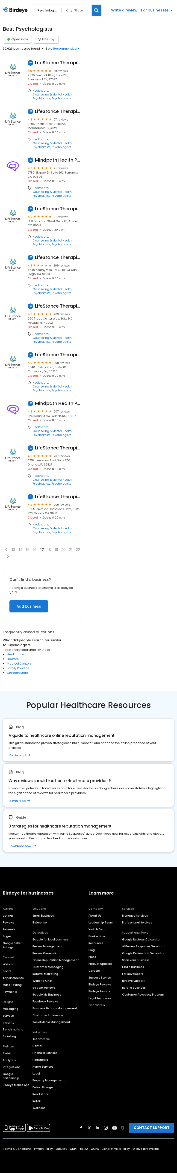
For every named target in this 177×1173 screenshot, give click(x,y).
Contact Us (96, 1005)
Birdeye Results (99, 991)
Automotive (41, 1039)
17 (42, 549)
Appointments (13, 978)
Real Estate (40, 1094)
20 (63, 549)
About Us (94, 916)
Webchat (9, 964)
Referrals (9, 929)
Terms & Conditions (17, 1149)
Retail (36, 1101)
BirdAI (7, 1053)
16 (35, 549)
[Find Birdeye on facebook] (81, 1128)
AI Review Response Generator (143, 946)
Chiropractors (17, 673)
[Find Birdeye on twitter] (89, 1128)
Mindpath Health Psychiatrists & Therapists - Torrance (58, 160)
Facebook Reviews (45, 1001)
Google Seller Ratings (12, 945)
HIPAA (84, 1149)
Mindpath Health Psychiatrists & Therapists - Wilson (58, 403)
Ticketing (9, 1036)
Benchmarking (13, 1029)
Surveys (8, 1016)
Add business (29, 606)
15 (28, 549)
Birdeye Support (133, 981)
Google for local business (50, 939)
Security (61, 1149)
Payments (10, 992)
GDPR (73, 1149)
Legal (36, 1073)
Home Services (42, 1067)
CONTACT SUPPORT (151, 1127)
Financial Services (44, 1053)
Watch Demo (97, 929)
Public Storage (42, 1087)
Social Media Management (51, 1022)
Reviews (8, 922)
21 (70, 549)
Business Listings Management (54, 1008)
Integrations (12, 1067)
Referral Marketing (45, 974)
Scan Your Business (136, 960)
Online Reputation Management (55, 960)
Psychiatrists (41, 98)
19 (56, 549)
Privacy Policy (43, 1149)
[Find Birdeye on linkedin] (97, 1128)
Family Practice (18, 668)
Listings (8, 916)
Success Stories (99, 977)
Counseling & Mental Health (52, 94)
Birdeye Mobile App (16, 1085)
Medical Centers (19, 663)
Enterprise (39, 922)
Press (92, 957)
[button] (6, 549)
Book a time (97, 936)
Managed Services (135, 916)
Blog (91, 950)
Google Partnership (11, 1076)
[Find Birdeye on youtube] (114, 1128)
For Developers (132, 974)
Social (7, 971)
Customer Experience (47, 1015)
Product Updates (100, 964)
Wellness (38, 1108)
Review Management (47, 946)
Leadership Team (100, 922)
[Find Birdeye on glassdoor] (122, 1128)
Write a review (124, 10)
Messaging (10, 1009)
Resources (95, 943)
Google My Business (46, 994)
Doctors (13, 659)
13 (13, 549)
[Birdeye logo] (16, 10)
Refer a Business (134, 988)
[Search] (96, 10)
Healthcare (40, 91)
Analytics (9, 1060)
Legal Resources (99, 998)
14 (21, 549)
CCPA (95, 1149)
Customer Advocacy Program (143, 994)
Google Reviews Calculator (141, 939)
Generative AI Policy (116, 1149)
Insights (8, 1022)
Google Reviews (43, 988)
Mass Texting (12, 985)
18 (49, 549)
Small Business (43, 916)
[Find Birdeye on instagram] (106, 1128)
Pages (7, 936)
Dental (37, 1046)
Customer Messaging (47, 967)
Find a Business (133, 967)
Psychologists (61, 98)
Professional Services (137, 922)
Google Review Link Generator (143, 953)
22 (78, 549)
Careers (94, 971)
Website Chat (42, 981)
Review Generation (45, 953)
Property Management (48, 1080)
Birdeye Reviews (99, 984)
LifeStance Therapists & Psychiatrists (58, 63)
